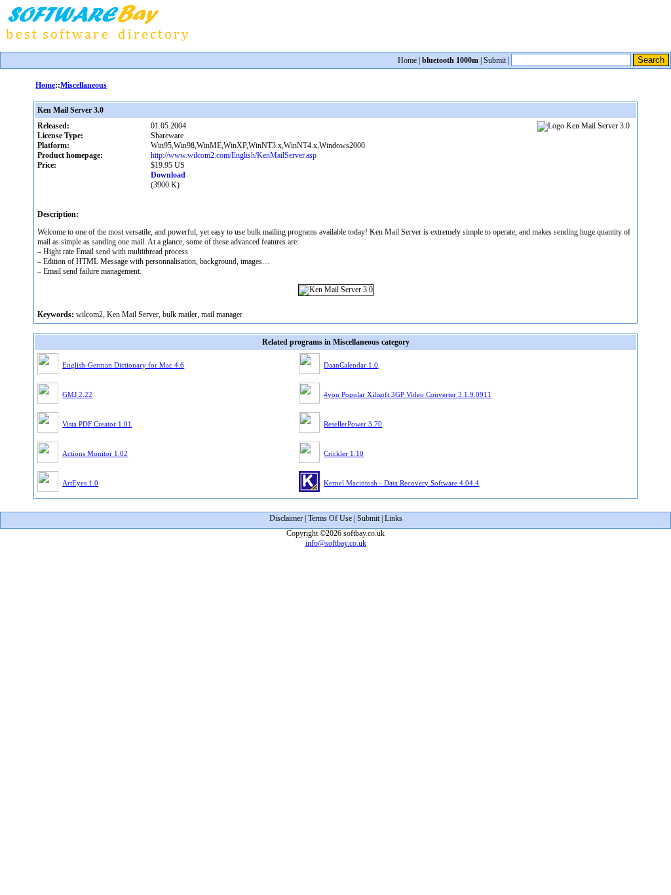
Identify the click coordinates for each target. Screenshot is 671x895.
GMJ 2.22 (77, 394)
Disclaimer (286, 518)
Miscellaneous (83, 85)
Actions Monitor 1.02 (95, 453)
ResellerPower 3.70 (353, 424)
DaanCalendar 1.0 (351, 365)
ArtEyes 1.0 (80, 483)
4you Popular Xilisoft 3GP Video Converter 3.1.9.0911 (407, 394)
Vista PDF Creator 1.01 (97, 424)
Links (393, 518)
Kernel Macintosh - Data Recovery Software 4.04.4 (401, 483)
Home (407, 60)
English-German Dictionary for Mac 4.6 (123, 365)
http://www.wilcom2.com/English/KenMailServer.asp (233, 155)
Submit (495, 60)
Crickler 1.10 (344, 453)
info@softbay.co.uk (335, 543)
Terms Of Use (330, 518)
